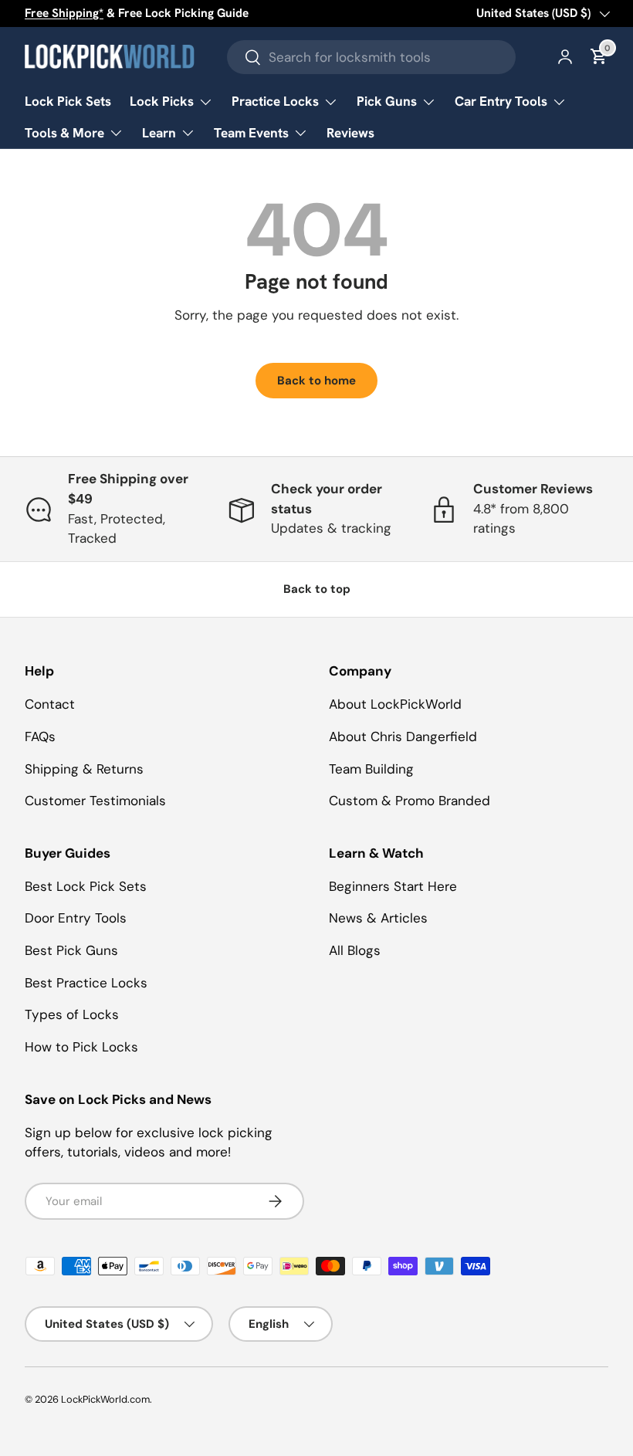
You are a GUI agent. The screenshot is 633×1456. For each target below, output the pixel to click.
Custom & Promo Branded (409, 800)
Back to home (316, 380)
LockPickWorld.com (105, 1399)
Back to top (316, 589)
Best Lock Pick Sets (86, 886)
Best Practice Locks (86, 982)
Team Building (371, 768)
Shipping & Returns (84, 768)
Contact (50, 704)
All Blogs (355, 950)
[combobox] (371, 57)
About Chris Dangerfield (403, 736)
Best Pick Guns (71, 950)
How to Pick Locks (81, 1046)
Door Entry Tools (76, 917)
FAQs (40, 736)
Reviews (350, 132)
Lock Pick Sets (68, 101)
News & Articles (378, 917)
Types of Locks (72, 1014)
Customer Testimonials (95, 800)
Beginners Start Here (393, 886)
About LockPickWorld (395, 704)
